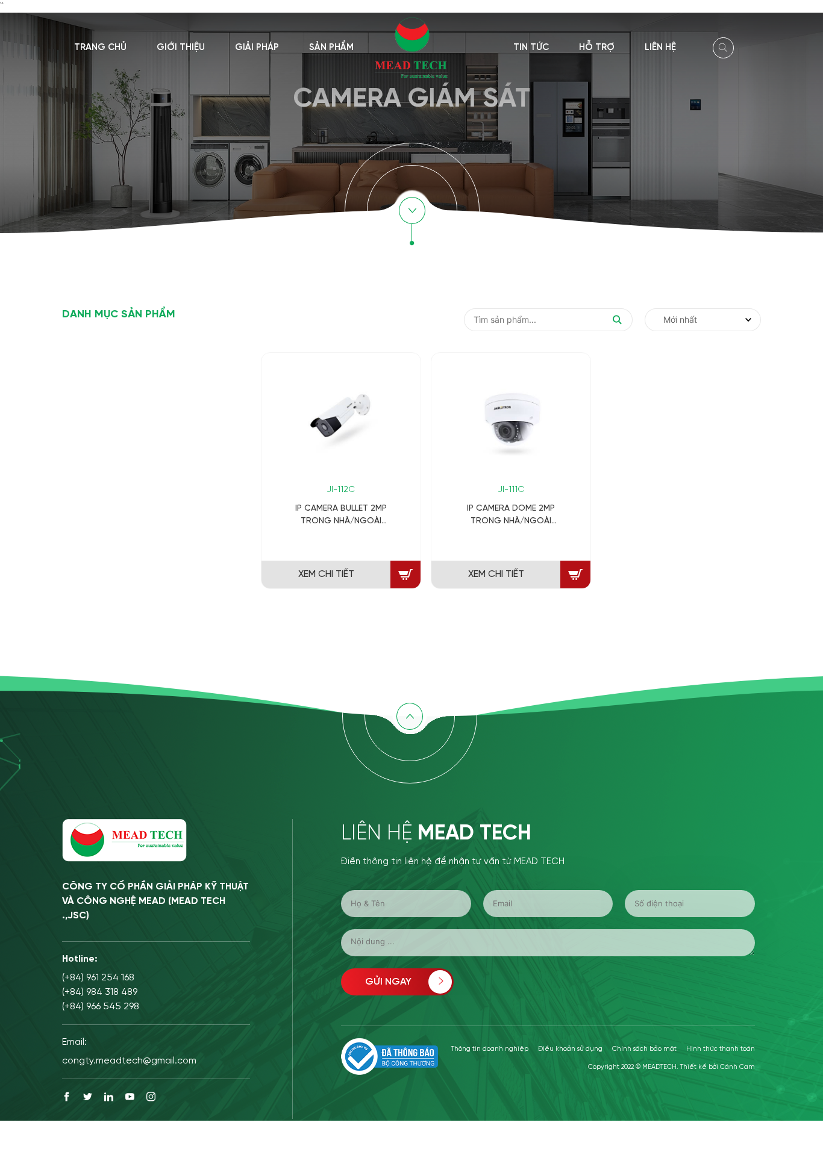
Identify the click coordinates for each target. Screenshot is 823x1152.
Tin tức (531, 47)
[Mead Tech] (411, 46)
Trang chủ (100, 47)
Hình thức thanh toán (720, 1049)
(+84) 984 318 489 (99, 992)
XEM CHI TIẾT (326, 574)
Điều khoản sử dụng (570, 1049)
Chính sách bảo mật (644, 1049)
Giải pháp (257, 47)
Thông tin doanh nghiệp (489, 1049)
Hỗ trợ (597, 47)
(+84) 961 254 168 (98, 978)
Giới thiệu (181, 47)
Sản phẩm (331, 47)
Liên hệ (660, 47)
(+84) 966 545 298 (100, 1006)
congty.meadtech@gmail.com (129, 1061)
